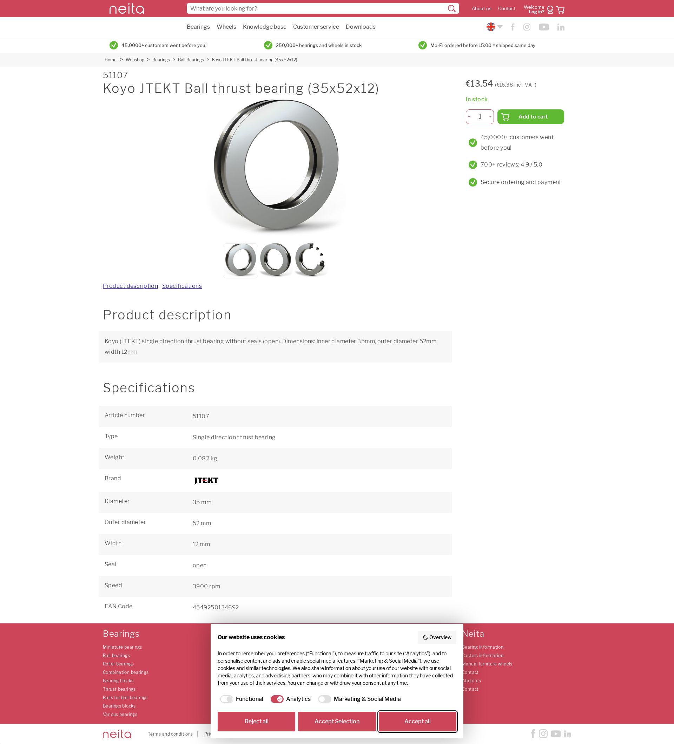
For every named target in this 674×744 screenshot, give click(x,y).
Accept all (417, 721)
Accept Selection (337, 721)
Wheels (226, 26)
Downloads (361, 26)
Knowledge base (264, 26)
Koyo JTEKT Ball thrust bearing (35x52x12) (254, 59)
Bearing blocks (118, 680)
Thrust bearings (119, 689)
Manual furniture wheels (487, 664)
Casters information (482, 655)
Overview (440, 637)
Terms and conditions (170, 734)
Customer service (316, 26)
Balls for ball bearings (125, 697)
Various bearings (120, 714)
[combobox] (323, 8)
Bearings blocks (119, 706)
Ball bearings (116, 655)
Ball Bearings (191, 59)
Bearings (198, 26)
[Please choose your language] (494, 26)
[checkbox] (240, 699)
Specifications (182, 286)
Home (111, 59)
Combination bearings (126, 672)
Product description (130, 286)
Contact (506, 8)
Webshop (135, 59)
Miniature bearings (122, 647)
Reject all (257, 721)
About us (481, 8)
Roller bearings (118, 664)
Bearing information (482, 647)
